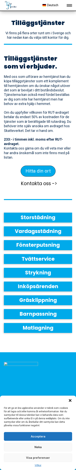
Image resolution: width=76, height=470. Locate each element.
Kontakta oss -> (39, 183)
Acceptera (38, 436)
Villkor (38, 465)
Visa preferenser (38, 458)
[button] (70, 400)
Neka (38, 447)
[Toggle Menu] (69, 5)
